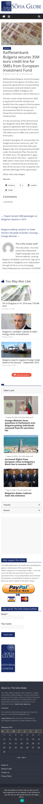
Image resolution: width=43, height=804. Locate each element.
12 (27, 739)
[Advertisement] (21, 535)
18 (21, 743)
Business (7, 48)
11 (21, 739)
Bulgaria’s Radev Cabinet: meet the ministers (18, 494)
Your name (6, 624)
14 (39, 739)
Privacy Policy (6, 776)
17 (16, 743)
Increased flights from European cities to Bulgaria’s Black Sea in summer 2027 (20, 462)
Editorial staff (6, 769)
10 (16, 739)
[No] (40, 795)
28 (39, 747)
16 (10, 743)
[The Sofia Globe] (3, 16)
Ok (22, 800)
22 (4, 747)
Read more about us (23, 704)
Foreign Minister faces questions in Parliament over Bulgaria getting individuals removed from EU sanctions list (20, 425)
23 (10, 747)
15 (4, 743)
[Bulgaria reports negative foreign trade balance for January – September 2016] (16, 343)
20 (33, 743)
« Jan (19, 757)
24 (16, 747)
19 (27, 743)
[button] (21, 390)
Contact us (5, 772)
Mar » (24, 757)
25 (21, 747)
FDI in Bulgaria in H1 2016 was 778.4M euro (20, 304)
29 (4, 752)
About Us (4, 765)
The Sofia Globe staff (25, 74)
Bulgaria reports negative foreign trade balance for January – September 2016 (21, 361)
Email (4, 614)
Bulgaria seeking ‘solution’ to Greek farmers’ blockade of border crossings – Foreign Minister (20, 233)
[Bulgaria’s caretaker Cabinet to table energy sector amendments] (16, 315)
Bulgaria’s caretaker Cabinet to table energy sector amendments (19, 333)
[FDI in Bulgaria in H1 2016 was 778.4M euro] (16, 286)
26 (27, 747)
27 (33, 747)
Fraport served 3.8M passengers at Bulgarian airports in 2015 (19, 218)
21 (39, 743)
